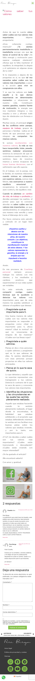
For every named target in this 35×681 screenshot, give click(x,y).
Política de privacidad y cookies (15, 652)
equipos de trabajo (12, 128)
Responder (5, 537)
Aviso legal (8, 648)
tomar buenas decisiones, (14, 164)
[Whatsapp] (10, 662)
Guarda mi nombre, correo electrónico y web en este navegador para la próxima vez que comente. (16, 622)
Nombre (6, 605)
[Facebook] (17, 662)
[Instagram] (24, 669)
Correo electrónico (10, 612)
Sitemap (7, 656)
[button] (32, 3)
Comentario (7, 582)
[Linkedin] (10, 669)
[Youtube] (17, 669)
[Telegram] (24, 662)
